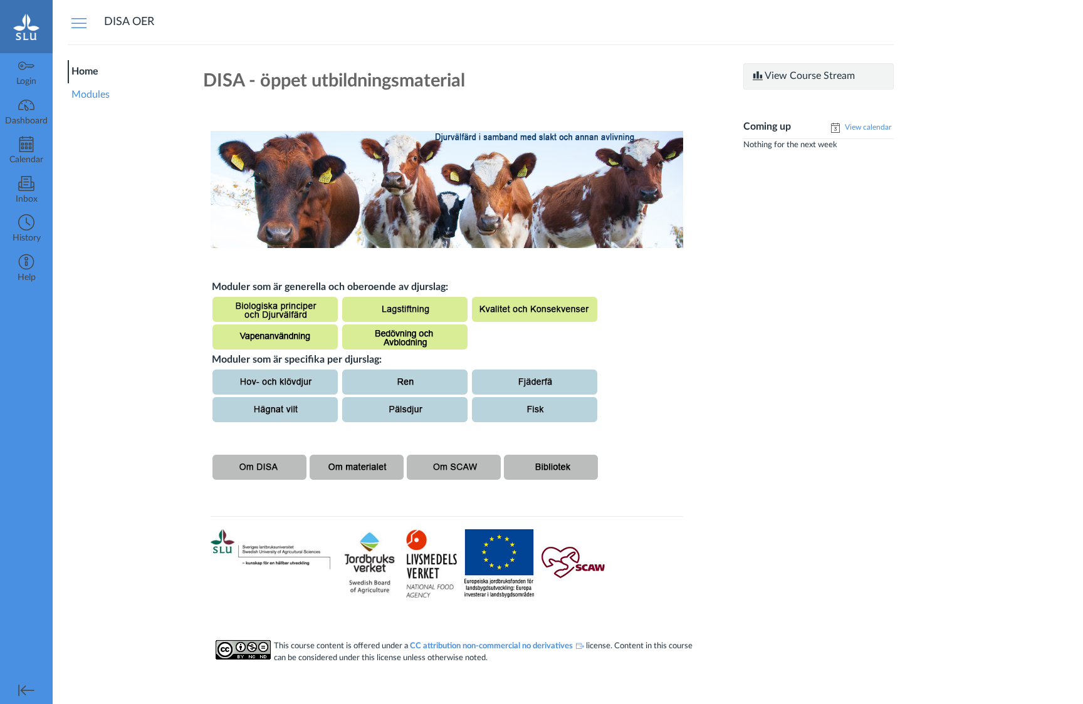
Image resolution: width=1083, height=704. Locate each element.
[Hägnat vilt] (275, 409)
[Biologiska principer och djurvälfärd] (275, 309)
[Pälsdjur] (405, 409)
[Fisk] (534, 409)
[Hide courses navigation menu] (79, 22)
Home (84, 71)
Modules (90, 95)
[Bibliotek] (551, 467)
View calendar (867, 127)
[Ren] (405, 381)
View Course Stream (809, 76)
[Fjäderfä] (534, 381)
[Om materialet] (357, 467)
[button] (26, 229)
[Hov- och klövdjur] (275, 381)
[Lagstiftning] (405, 309)
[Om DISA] (259, 467)
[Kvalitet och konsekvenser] (534, 309)
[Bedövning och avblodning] (405, 336)
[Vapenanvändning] (275, 336)
